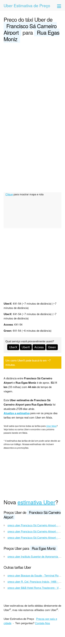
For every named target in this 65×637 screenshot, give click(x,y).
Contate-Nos (42, 623)
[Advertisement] (32, 80)
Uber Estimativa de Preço (27, 5)
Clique (9, 194)
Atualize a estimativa (17, 413)
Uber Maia (51, 425)
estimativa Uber (36, 502)
